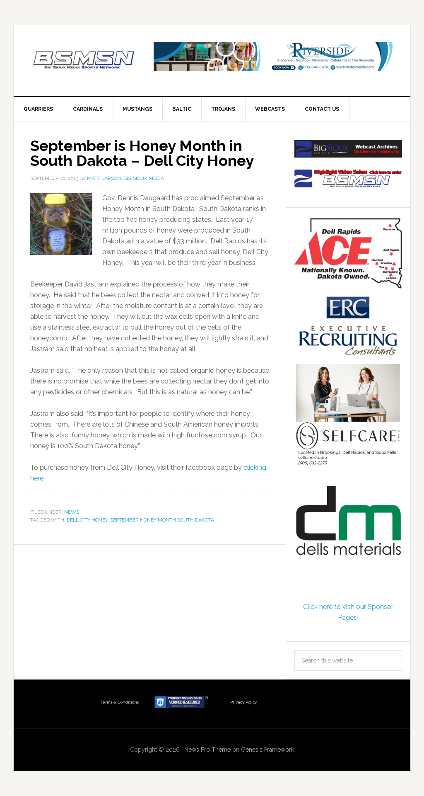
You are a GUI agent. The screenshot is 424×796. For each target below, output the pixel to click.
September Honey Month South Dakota (162, 520)
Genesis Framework (267, 749)
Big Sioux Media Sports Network (84, 60)
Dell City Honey (87, 520)
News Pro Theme (207, 749)
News (71, 512)
